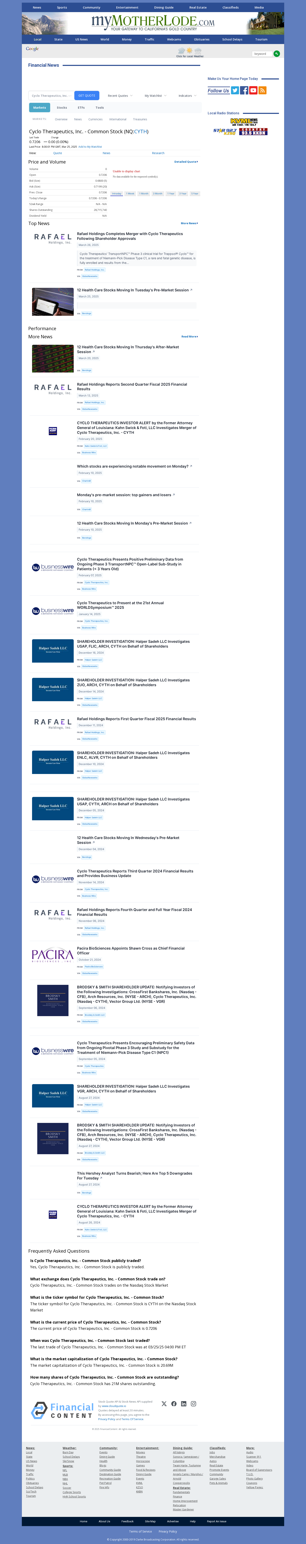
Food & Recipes (145, 1470)
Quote (57, 153)
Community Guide (110, 1470)
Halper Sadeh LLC (93, 660)
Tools (100, 107)
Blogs (103, 1465)
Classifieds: (218, 1448)
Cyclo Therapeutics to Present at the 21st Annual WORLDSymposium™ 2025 (120, 605)
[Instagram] (193, 1410)
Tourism (261, 39)
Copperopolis (181, 1483)
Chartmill (86, 481)
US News (81, 39)
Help (193, 1521)
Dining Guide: (183, 1448)
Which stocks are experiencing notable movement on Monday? (135, 466)
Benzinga (86, 313)
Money (127, 39)
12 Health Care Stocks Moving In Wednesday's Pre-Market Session (128, 840)
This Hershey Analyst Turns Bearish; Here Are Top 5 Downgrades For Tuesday (134, 1175)
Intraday (116, 193)
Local (37, 39)
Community (91, 7)
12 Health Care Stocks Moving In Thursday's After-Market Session (128, 349)
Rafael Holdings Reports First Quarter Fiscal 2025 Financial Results (136, 719)
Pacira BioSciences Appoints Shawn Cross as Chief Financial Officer (131, 950)
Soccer (67, 1488)
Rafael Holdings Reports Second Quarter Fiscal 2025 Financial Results (132, 386)
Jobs (212, 1452)
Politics (30, 1478)
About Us (104, 1521)
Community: (109, 1448)
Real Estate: (182, 1488)
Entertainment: (147, 1448)
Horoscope (143, 1461)
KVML (139, 1483)
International (117, 119)
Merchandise (217, 1456)
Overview (61, 119)
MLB (65, 1474)
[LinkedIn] (183, 1410)
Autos (213, 1461)
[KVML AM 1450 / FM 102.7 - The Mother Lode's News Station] (244, 120)
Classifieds (231, 7)
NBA (65, 1479)
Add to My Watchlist (90, 146)
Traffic (149, 39)
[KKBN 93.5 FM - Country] (253, 130)
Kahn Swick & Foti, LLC (96, 446)
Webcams (174, 39)
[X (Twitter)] (164, 1410)
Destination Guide (110, 1474)
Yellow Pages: (254, 1487)
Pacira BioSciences (94, 966)
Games (140, 1465)
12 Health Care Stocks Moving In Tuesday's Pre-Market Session (135, 290)
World (105, 39)
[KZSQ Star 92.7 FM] (223, 130)
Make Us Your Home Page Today (233, 79)
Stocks (62, 107)
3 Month (157, 193)
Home (83, 1521)
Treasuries (140, 119)
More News (188, 223)
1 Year (170, 193)
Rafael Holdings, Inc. (94, 270)
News (37, 7)
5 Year (194, 193)
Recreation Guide (110, 1478)
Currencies (95, 119)
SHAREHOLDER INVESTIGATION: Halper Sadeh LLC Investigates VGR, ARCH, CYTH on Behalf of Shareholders (133, 1088)
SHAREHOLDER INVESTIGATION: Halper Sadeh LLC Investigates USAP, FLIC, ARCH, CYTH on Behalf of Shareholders (133, 643)
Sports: (68, 1466)
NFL (65, 1470)
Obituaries (201, 39)
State (58, 39)
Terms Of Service (132, 1419)
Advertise (173, 1521)
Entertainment (127, 7)
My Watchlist (153, 96)
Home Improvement (185, 1501)
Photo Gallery (254, 1478)
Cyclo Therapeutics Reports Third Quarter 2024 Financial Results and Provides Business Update (135, 873)
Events (103, 1452)
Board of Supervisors (259, 1470)
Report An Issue (216, 1521)
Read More (189, 336)
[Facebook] (174, 1410)
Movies (140, 1452)
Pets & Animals (219, 1483)
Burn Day (68, 1452)
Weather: (69, 1448)
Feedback (128, 1521)
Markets (39, 107)
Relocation (179, 1505)
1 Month (143, 193)
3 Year (183, 193)
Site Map (150, 1521)
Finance (177, 1496)
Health (103, 1461)
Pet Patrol (106, 1483)
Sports (62, 7)
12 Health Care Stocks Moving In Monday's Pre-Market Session (134, 523)
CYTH (140, 131)
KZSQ (139, 1487)
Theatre (141, 1456)
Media (259, 7)
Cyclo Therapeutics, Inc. (96, 582)
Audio (249, 1452)
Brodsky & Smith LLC (95, 1015)
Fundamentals (181, 1492)
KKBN (139, 1491)
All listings (179, 1452)
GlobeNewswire (89, 276)
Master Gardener (183, 1509)
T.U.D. (249, 1474)
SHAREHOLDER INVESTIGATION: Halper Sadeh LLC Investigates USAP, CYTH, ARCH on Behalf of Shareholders (133, 801)
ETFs (81, 107)
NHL (65, 1483)
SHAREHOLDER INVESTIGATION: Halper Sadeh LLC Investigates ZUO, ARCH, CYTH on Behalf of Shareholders (133, 682)
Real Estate (198, 7)
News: (30, 1448)
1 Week (130, 193)
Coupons (251, 1483)
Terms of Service (140, 1531)
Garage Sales (218, 1478)
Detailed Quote (185, 162)
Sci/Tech (31, 1491)
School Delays (232, 39)
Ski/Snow (68, 1461)
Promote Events (219, 1470)
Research (158, 153)
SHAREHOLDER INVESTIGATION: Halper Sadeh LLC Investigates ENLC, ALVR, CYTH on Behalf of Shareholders (133, 755)
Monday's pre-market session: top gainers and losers (126, 495)
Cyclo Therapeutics (94, 1066)
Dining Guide (164, 7)
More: (250, 1448)
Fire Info (104, 1487)
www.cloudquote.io (114, 1406)
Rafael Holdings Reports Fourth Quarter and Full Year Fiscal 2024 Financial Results (134, 912)
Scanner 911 (253, 1456)
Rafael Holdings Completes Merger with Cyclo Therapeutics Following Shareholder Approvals (130, 236)
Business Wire (89, 452)
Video (249, 1465)
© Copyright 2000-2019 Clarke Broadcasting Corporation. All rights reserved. (153, 1539)
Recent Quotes (118, 96)
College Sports (72, 1492)
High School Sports (74, 1496)
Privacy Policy (106, 1419)
